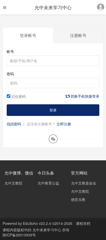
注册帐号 (78, 35)
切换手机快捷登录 (84, 96)
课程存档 (83, 223)
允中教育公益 (48, 183)
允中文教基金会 (83, 183)
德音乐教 (78, 199)
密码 (10, 73)
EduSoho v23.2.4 (37, 223)
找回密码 (14, 123)
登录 (53, 110)
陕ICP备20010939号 (19, 234)
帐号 (10, 51)
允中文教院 (13, 183)
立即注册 (64, 123)
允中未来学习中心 (53, 7)
